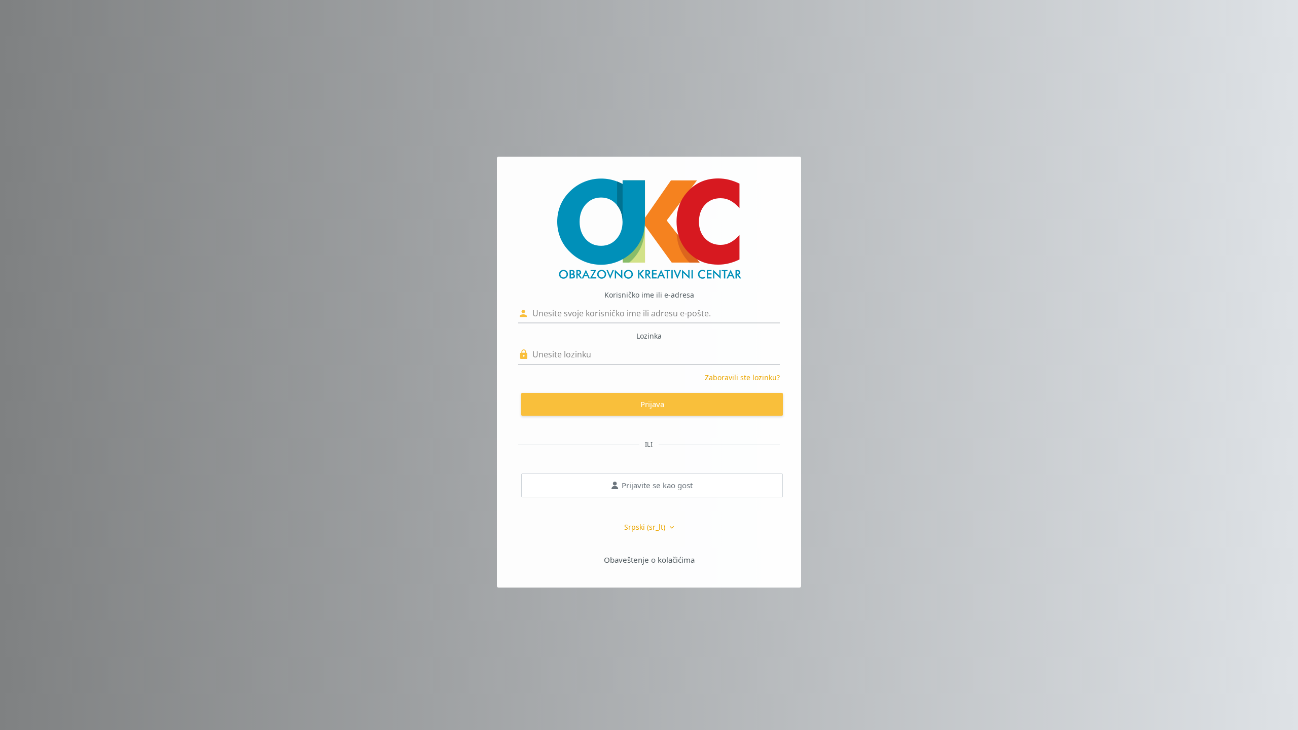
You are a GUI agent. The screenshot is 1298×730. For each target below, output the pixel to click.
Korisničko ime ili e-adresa (649, 295)
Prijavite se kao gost (657, 485)
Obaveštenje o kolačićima (649, 560)
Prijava (652, 404)
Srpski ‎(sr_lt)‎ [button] (645, 527)
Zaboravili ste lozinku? (742, 377)
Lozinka (649, 336)
